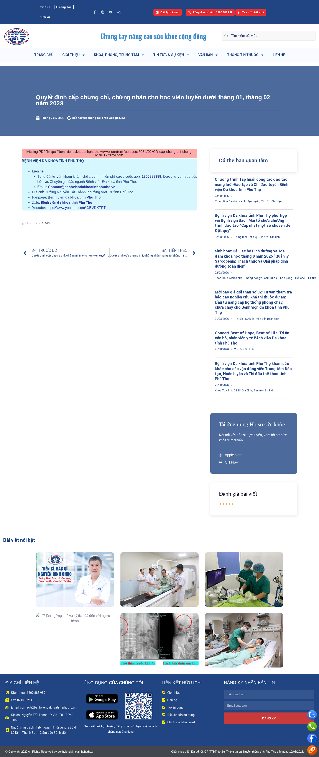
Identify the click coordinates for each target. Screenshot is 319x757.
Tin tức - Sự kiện (271, 201)
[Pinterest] (102, 12)
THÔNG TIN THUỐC (242, 55)
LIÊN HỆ (279, 55)
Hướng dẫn (64, 7)
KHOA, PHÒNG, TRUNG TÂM (116, 55)
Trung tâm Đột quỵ (245, 237)
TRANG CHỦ (44, 55)
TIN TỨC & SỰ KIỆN (168, 55)
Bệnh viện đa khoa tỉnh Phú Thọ (74, 197)
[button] (68, 589)
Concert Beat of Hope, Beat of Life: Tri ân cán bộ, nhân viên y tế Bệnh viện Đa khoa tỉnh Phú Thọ (252, 338)
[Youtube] (110, 12)
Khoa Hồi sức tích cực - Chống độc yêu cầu (242, 278)
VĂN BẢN (205, 55)
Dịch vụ (45, 17)
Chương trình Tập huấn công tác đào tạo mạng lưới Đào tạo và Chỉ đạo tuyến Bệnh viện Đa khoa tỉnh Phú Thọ (251, 184)
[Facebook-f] (94, 12)
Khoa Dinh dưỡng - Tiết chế (287, 278)
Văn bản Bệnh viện (267, 318)
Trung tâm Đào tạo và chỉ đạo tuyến (237, 201)
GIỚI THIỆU (71, 55)
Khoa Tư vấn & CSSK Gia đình (233, 390)
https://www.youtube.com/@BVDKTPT (76, 208)
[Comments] (118, 12)
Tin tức (45, 7)
